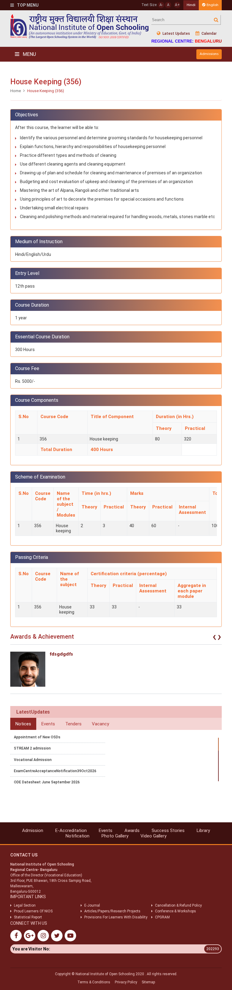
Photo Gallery (115, 836)
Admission (32, 830)
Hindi (191, 5)
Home (15, 91)
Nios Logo (79, 26)
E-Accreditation (71, 830)
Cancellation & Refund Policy (178, 905)
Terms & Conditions (93, 982)
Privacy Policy (126, 982)
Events (105, 830)
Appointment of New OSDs (37, 737)
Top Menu (27, 5)
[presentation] (214, 638)
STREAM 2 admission (32, 748)
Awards (132, 830)
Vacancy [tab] (100, 724)
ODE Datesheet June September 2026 (47, 782)
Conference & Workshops (175, 911)
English (212, 5)
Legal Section (25, 905)
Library (203, 830)
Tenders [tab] (73, 724)
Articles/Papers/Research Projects (112, 911)
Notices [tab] (23, 724)
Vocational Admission (33, 760)
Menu (28, 54)
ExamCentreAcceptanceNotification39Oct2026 (55, 771)
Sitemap (148, 982)
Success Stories (168, 830)
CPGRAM (163, 917)
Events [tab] (48, 724)
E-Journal (92, 905)
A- (161, 5)
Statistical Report (28, 917)
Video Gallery (153, 836)
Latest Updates (176, 33)
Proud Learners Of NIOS (33, 911)
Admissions (209, 54)
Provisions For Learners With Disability (115, 917)
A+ (177, 5)
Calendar (209, 33)
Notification (77, 836)
